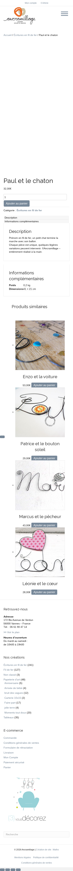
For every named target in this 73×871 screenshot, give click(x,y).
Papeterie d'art (12, 679)
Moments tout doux (15, 712)
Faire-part (10, 702)
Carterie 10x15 (12, 697)
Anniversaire (11, 683)
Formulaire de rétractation (18, 747)
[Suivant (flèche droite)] (2, 437)
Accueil (8, 35)
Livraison (9, 752)
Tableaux (9, 717)
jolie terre (9, 707)
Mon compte (31, 3)
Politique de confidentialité (46, 857)
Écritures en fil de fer (25, 35)
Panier (7, 767)
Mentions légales (22, 857)
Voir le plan (11, 632)
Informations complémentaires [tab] (22, 221)
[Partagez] (13, 870)
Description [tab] (11, 217)
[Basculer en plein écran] (7, 870)
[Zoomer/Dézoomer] (2, 870)
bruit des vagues (13, 692)
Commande (10, 737)
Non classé (10, 674)
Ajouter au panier (16, 203)
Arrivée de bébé (13, 688)
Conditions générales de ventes (21, 742)
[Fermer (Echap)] (18, 870)
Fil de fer (8, 669)
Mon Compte (11, 757)
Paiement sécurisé (14, 762)
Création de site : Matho (47, 849)
